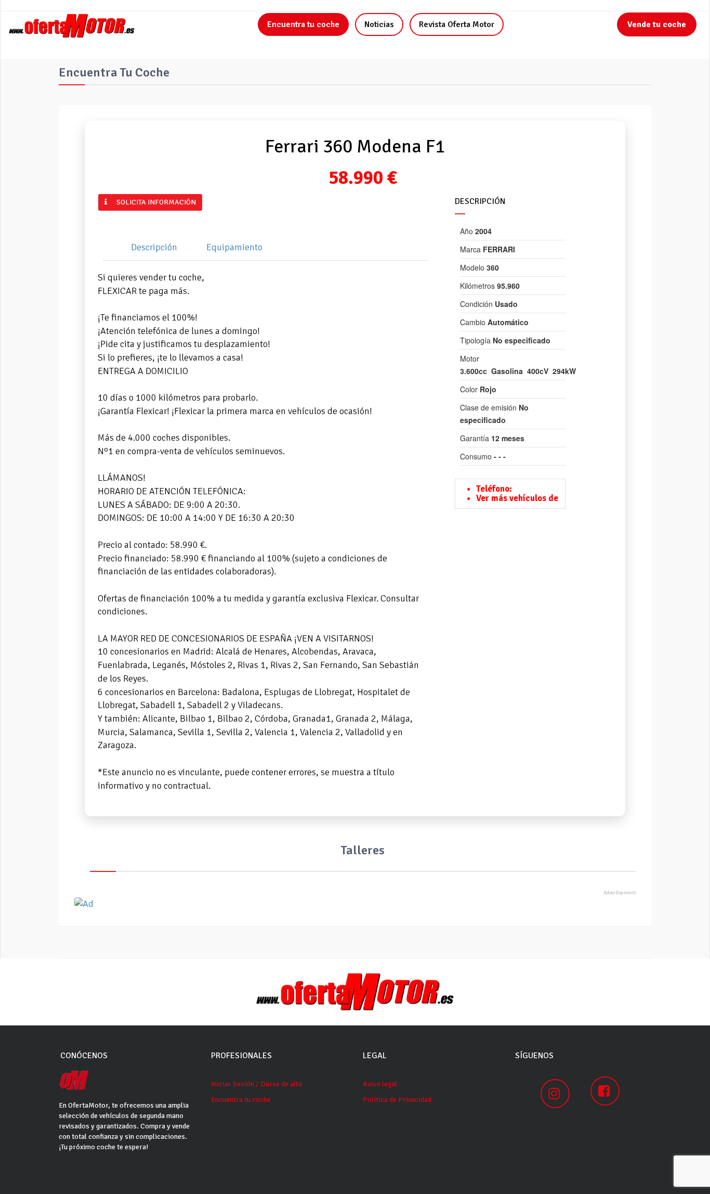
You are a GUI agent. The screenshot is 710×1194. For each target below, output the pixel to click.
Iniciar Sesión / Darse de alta (256, 1084)
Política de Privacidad (397, 1099)
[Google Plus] (228, 202)
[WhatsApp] (234, 202)
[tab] (149, 247)
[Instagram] (555, 1093)
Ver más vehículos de (517, 498)
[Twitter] (221, 202)
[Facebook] (215, 202)
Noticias (379, 24)
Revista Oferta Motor (456, 24)
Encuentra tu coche (303, 24)
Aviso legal (380, 1084)
